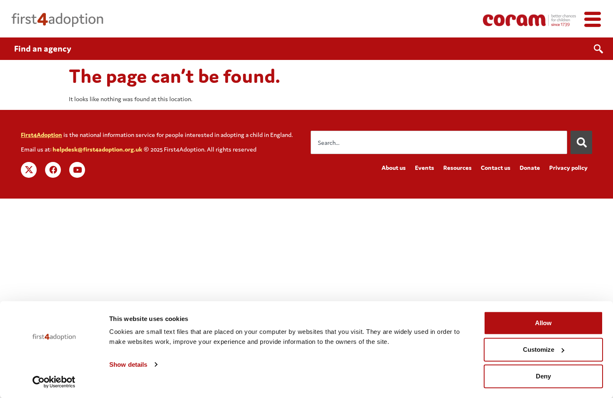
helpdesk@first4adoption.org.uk (97, 149)
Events (424, 168)
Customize (538, 349)
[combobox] (439, 142)
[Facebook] (53, 170)
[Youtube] (77, 170)
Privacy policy (568, 168)
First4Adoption (41, 135)
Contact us (495, 168)
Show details (128, 364)
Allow (543, 322)
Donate (530, 168)
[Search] (581, 142)
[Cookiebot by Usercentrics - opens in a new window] (54, 382)
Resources (457, 168)
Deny (543, 376)
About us (394, 168)
